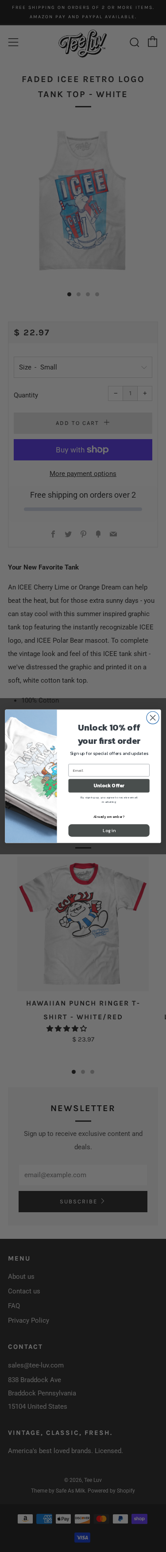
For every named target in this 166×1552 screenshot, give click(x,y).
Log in (109, 830)
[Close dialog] (153, 717)
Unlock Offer (108, 785)
